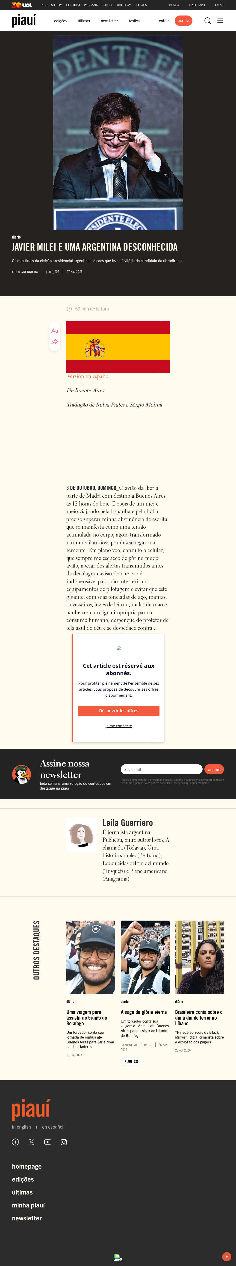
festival (135, 20)
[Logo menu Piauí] (24, 21)
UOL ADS (141, 5)
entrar (164, 20)
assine (214, 769)
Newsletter (27, 1217)
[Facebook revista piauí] (15, 1142)
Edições (23, 1179)
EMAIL (219, 5)
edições (60, 20)
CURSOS (107, 5)
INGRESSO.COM (51, 5)
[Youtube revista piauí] (47, 1142)
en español (52, 1126)
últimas (84, 20)
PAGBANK (91, 5)
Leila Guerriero (128, 822)
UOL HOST (73, 5)
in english (21, 1126)
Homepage (27, 1166)
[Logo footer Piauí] (118, 1110)
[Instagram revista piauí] (63, 1142)
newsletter (109, 20)
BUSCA (174, 5)
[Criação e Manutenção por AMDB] (118, 1257)
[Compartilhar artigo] (54, 341)
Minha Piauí (28, 1205)
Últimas (22, 1192)
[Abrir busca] (207, 20)
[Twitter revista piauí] (31, 1142)
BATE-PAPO (197, 5)
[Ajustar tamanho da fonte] (54, 330)
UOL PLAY (124, 5)
